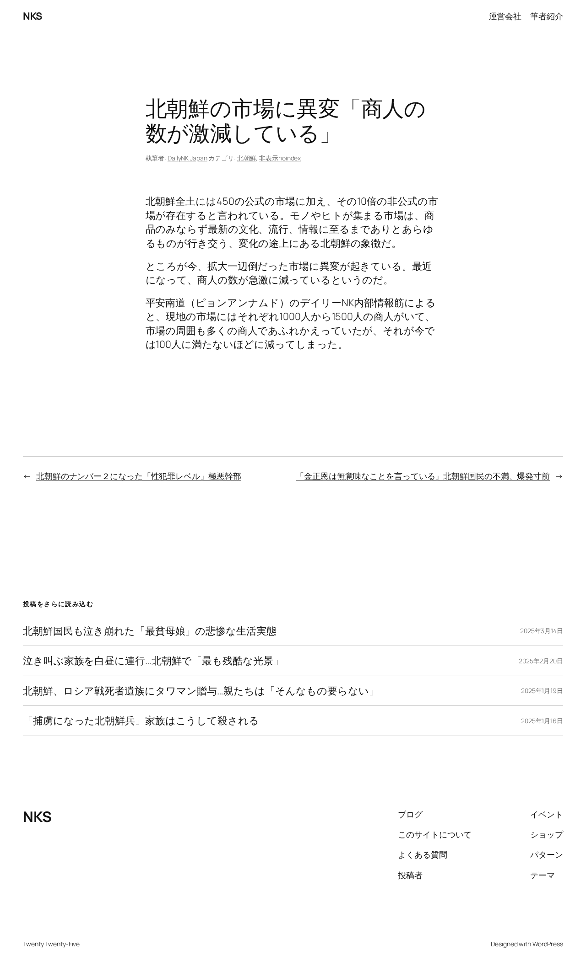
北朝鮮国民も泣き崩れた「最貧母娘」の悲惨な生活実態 (150, 630)
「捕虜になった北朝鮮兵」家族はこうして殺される (141, 720)
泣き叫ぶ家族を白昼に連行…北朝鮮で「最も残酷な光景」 (153, 660)
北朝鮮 (246, 158)
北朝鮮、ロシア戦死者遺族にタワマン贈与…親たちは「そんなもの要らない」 (201, 690)
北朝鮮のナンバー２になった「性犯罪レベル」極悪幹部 (138, 475)
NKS (32, 16)
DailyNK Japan (187, 158)
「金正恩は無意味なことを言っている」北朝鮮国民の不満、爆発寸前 (423, 475)
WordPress (547, 943)
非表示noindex (280, 158)
